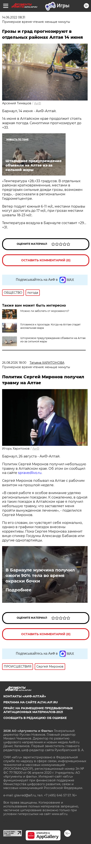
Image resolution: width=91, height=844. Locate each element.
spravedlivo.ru (29, 473)
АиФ (37, 103)
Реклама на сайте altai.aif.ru (30, 702)
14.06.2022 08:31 (13, 17)
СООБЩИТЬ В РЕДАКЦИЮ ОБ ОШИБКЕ (35, 718)
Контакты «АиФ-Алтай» (24, 696)
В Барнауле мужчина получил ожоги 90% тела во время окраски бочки (40, 575)
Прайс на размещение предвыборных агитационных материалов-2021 (38, 710)
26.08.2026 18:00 (14, 363)
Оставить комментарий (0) (45, 260)
